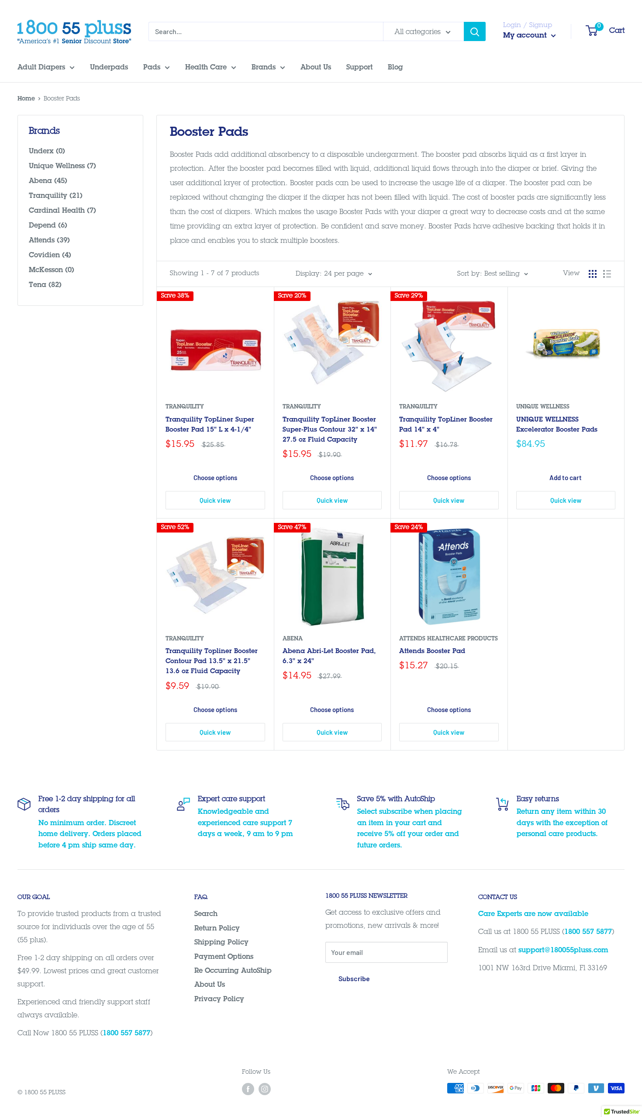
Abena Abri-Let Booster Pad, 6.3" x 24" (329, 656)
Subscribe (354, 978)
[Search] (475, 31)
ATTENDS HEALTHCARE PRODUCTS (448, 639)
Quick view (215, 500)
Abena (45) (48, 181)
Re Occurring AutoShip (233, 971)
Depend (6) (48, 225)
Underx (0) (47, 151)
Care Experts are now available (533, 914)
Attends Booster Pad (432, 651)
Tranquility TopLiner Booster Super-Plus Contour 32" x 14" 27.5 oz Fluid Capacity (330, 430)
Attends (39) (49, 240)
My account (526, 36)
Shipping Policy (221, 942)
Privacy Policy (219, 999)
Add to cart (565, 477)
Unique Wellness (543, 407)
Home (26, 99)
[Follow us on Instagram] (265, 1089)
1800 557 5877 (126, 1033)
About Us (209, 985)
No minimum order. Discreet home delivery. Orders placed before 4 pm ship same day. (90, 834)
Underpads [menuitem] (109, 67)
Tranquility (185, 407)
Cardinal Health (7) (62, 210)
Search (205, 914)
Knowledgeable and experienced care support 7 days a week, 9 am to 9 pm (245, 823)
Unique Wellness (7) (62, 166)
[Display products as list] (607, 274)
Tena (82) (45, 285)
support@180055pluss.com (563, 950)
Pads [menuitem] (151, 67)
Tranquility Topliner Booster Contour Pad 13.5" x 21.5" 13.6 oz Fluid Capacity (212, 661)
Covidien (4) (50, 255)
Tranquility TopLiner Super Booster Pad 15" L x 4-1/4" (210, 425)
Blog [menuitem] (395, 67)
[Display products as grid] (593, 274)
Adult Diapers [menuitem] (41, 67)
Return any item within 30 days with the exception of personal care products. (562, 823)
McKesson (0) (51, 270)
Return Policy (217, 928)
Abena (293, 639)
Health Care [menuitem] (206, 67)
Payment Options (223, 957)
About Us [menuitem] (315, 67)
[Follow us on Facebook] (248, 1089)
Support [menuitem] (359, 67)
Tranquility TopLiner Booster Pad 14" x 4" (446, 425)
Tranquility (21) (56, 196)
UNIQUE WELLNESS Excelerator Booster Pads (556, 425)
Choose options (215, 477)
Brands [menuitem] (264, 67)
